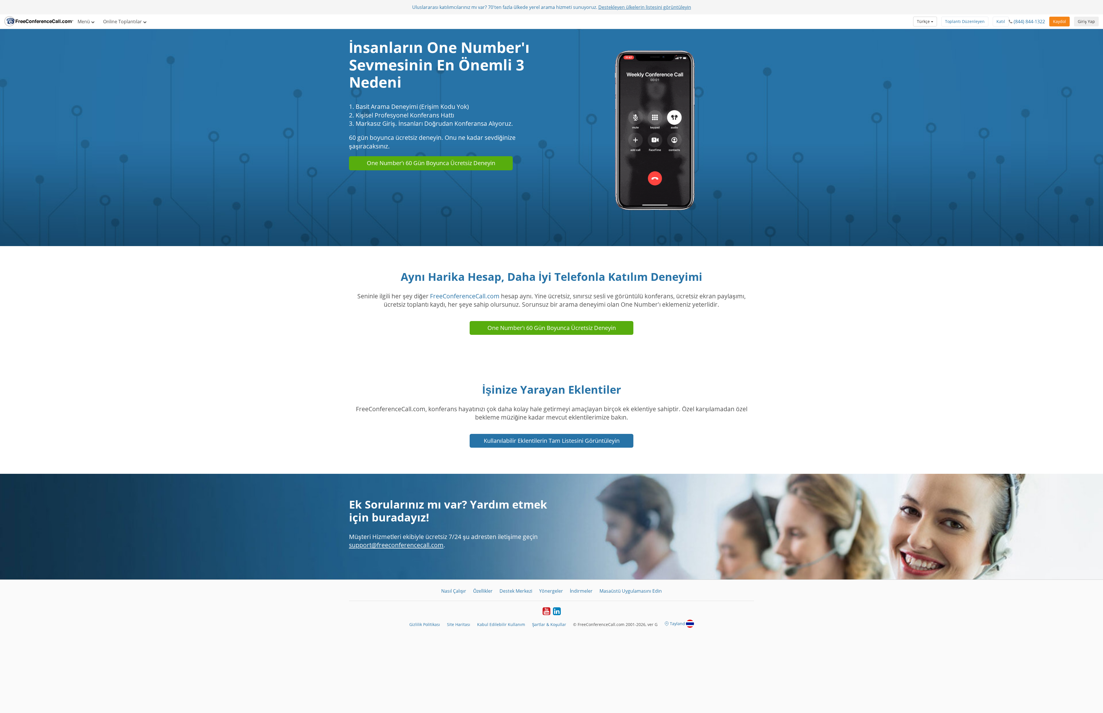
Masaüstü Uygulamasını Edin (630, 591)
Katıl (1000, 21)
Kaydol (1059, 21)
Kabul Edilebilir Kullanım (501, 624)
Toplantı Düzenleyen (965, 21)
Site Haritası (458, 624)
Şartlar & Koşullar (549, 624)
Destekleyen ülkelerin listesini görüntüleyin (644, 7)
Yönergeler (551, 591)
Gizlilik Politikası (424, 624)
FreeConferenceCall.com (465, 296)
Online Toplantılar (123, 21)
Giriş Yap (1086, 21)
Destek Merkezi (516, 591)
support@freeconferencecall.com (396, 545)
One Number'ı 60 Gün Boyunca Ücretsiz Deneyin (431, 163)
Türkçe (924, 21)
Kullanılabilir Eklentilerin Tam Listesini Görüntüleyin (552, 441)
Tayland (677, 623)
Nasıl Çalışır (453, 591)
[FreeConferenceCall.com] (38, 21)
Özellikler (483, 591)
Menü (84, 21)
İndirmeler (581, 591)
